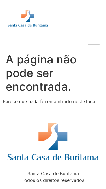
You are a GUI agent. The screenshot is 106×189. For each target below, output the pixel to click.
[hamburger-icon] (94, 41)
